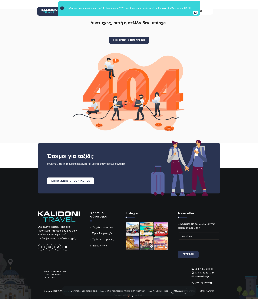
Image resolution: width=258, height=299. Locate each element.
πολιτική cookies (160, 290)
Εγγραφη (188, 254)
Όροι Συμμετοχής (102, 233)
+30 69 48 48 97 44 (204, 272)
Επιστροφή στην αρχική (129, 40)
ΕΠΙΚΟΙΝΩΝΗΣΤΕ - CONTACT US (70, 181)
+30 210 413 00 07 (204, 269)
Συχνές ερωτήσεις (102, 227)
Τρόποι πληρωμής (103, 239)
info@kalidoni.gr (202, 276)
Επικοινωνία (99, 245)
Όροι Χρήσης (207, 291)
